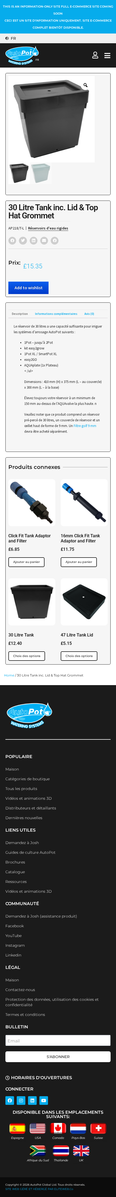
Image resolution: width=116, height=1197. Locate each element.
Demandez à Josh (22, 842)
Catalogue (15, 871)
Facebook (14, 925)
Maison (12, 769)
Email (14, 1040)
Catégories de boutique (27, 778)
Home (9, 675)
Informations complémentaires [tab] (56, 314)
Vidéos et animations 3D (28, 798)
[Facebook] (9, 1100)
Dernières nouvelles (23, 817)
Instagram (15, 945)
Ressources (16, 881)
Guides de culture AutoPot (30, 852)
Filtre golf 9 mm (85, 426)
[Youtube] (43, 1100)
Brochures (15, 862)
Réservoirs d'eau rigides (48, 228)
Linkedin (13, 955)
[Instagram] (21, 1100)
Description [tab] (20, 314)
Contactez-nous (20, 989)
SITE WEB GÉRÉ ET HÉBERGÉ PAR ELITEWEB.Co (39, 1189)
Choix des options (26, 656)
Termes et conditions (25, 1014)
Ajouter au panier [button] (26, 562)
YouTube (13, 935)
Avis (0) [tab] (89, 314)
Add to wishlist (29, 287)
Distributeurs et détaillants (30, 808)
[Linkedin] (32, 1100)
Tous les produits (21, 788)
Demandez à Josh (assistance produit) (41, 916)
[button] (12, 241)
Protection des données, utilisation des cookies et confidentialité (52, 1002)
